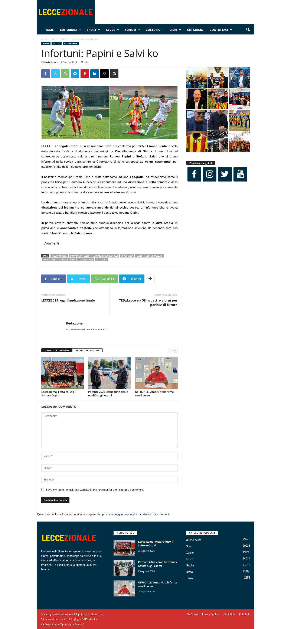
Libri (173, 30)
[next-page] (175, 350)
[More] (150, 278)
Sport (91, 30)
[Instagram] (209, 174)
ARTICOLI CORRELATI (57, 350)
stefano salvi (86, 259)
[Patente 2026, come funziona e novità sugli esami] (109, 373)
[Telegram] (75, 73)
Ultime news (70, 43)
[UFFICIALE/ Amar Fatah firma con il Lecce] (156, 373)
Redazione (50, 62)
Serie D (130, 30)
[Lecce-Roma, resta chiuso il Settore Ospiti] (62, 373)
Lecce (110, 30)
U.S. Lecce (102, 259)
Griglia (190, 565)
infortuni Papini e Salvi (105, 255)
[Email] (104, 73)
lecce (139, 255)
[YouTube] (240, 174)
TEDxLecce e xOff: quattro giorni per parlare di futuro (148, 302)
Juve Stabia (127, 255)
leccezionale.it (154, 255)
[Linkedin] (94, 73)
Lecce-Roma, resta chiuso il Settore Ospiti (58, 393)
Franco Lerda (59, 255)
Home (49, 30)
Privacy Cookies (210, 614)
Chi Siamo (195, 30)
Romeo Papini (68, 259)
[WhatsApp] (65, 73)
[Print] (114, 73)
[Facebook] (45, 73)
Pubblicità (244, 614)
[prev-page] (170, 350)
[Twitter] (55, 73)
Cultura (153, 30)
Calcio (64, 39)
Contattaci (219, 30)
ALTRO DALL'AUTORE (87, 350)
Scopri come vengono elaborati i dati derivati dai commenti (133, 514)
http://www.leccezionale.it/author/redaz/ (86, 329)
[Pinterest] (85, 73)
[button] (248, 29)
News (189, 571)
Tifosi (189, 578)
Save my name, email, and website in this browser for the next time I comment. (95, 489)
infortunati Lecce (79, 255)
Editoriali (68, 30)
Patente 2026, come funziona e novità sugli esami (108, 393)
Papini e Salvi (50, 259)
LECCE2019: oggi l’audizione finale (68, 300)
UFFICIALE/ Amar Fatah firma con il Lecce (154, 393)
